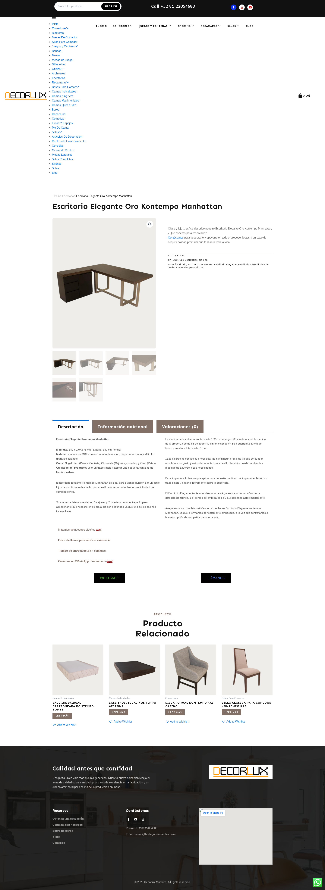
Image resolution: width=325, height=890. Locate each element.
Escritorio (180, 264)
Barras (56, 55)
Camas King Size (62, 96)
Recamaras (59, 82)
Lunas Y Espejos (62, 123)
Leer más (62, 715)
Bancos (56, 50)
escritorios (244, 264)
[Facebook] (233, 7)
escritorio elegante (225, 264)
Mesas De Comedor (64, 37)
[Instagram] (242, 7)
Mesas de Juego (62, 59)
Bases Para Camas (64, 87)
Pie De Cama (60, 127)
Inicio (55, 23)
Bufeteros (58, 32)
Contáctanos (176, 237)
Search (110, 6)
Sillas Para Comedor (64, 41)
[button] (149, 224)
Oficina (56, 68)
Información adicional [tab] (122, 426)
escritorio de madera (200, 264)
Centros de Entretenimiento (68, 141)
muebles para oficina (191, 267)
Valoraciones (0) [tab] (180, 426)
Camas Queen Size (64, 105)
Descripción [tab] (70, 426)
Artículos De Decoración (67, 136)
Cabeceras (58, 114)
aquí (98, 529)
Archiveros (58, 73)
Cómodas (58, 118)
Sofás (55, 168)
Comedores (59, 28)
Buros (55, 109)
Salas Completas (62, 159)
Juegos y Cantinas (63, 46)
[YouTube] (250, 7)
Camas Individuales (64, 91)
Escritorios (58, 78)
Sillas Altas (58, 64)
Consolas (58, 145)
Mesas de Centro (62, 150)
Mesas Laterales (62, 154)
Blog (54, 172)
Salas (55, 132)
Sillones (57, 163)
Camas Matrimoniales (65, 100)
